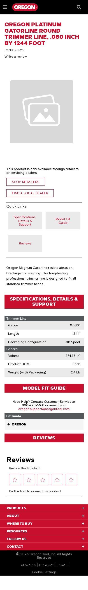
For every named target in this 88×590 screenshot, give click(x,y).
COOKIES (28, 565)
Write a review (16, 56)
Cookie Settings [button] (44, 572)
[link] (25, 220)
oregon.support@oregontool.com (43, 409)
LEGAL (62, 565)
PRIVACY (46, 565)
